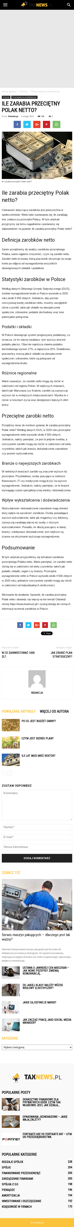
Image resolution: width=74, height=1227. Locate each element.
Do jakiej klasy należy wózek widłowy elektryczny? (43, 986)
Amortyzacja (11, 1195)
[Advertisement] (37, 49)
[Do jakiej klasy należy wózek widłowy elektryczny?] (11, 990)
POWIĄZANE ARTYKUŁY (19, 711)
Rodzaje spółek (12, 1162)
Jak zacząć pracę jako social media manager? (47, 1021)
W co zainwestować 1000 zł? (18, 654)
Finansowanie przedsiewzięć (24, 97)
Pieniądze (8, 1190)
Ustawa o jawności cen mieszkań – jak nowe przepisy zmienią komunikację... (46, 970)
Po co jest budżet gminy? (39, 721)
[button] (69, 5)
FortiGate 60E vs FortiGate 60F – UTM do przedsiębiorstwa (47, 1135)
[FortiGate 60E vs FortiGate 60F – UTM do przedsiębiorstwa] (11, 1139)
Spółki (6, 1167)
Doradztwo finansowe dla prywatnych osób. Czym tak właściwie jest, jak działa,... (42, 1102)
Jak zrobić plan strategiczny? (61, 654)
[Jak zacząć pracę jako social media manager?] (11, 1024)
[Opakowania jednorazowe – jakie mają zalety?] (11, 1121)
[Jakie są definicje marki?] (11, 1007)
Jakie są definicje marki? (39, 1002)
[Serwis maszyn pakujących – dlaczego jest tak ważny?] (37, 904)
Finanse (6, 97)
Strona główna (9, 91)
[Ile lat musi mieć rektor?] (11, 760)
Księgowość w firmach (17, 1206)
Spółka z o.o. (10, 1184)
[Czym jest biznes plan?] (11, 742)
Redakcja (13, 116)
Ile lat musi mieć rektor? (38, 755)
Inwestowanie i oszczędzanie (21, 1201)
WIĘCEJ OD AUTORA (54, 711)
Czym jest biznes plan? (38, 738)
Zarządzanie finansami (17, 1178)
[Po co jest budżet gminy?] (11, 725)
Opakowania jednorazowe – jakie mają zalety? (45, 1118)
